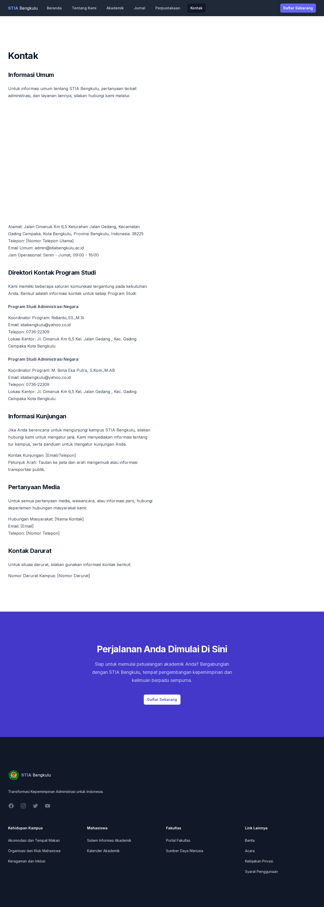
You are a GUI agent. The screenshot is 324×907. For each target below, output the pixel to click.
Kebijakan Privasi (259, 861)
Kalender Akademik (103, 851)
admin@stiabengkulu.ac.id (59, 247)
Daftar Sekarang (298, 8)
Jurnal (139, 8)
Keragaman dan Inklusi (26, 861)
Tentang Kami (84, 8)
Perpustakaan (167, 8)
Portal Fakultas (178, 840)
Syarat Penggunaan (261, 871)
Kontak (196, 8)
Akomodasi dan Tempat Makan (34, 840)
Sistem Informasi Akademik (109, 840)
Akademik (115, 8)
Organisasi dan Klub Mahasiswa (34, 851)
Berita (250, 840)
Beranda (54, 8)
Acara (250, 851)
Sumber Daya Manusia (184, 851)
